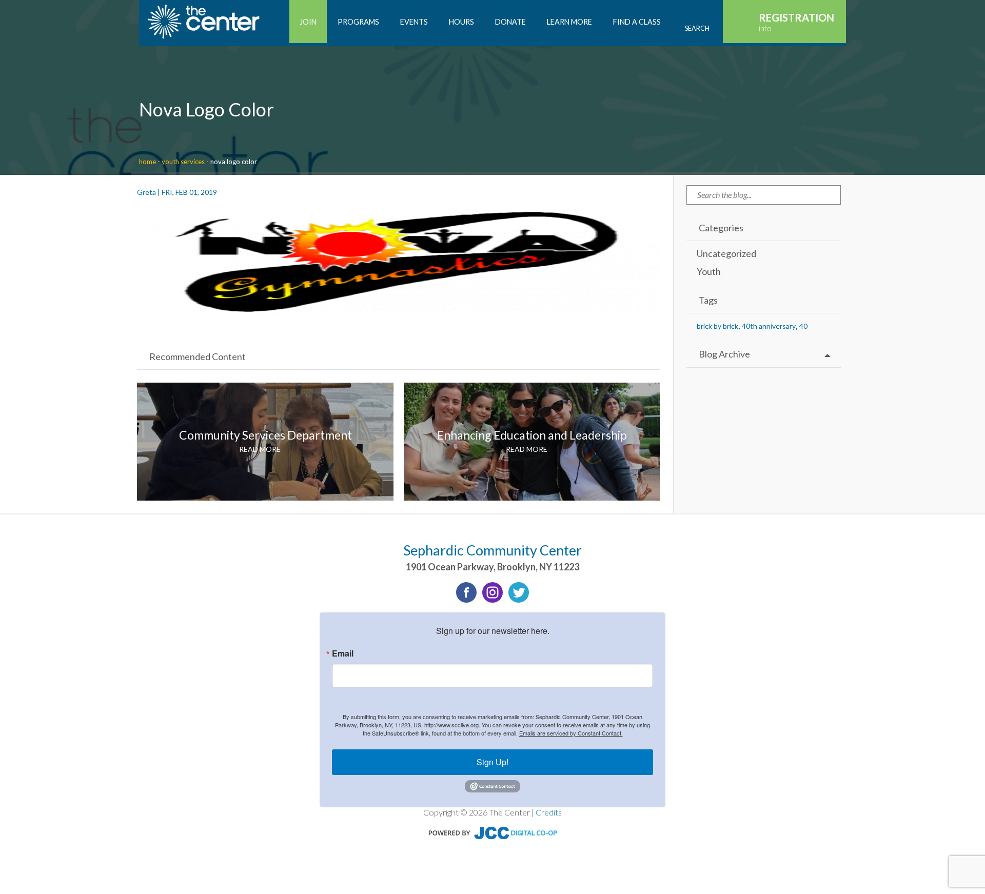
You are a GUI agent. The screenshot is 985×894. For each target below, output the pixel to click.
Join (308, 21)
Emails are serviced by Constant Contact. (571, 733)
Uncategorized (726, 253)
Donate (510, 21)
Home (147, 161)
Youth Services (183, 161)
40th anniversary (769, 326)
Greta (146, 192)
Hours (461, 21)
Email (342, 653)
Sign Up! (492, 762)
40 (803, 326)
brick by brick (717, 326)
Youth (709, 271)
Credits (549, 812)
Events (414, 21)
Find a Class (637, 21)
